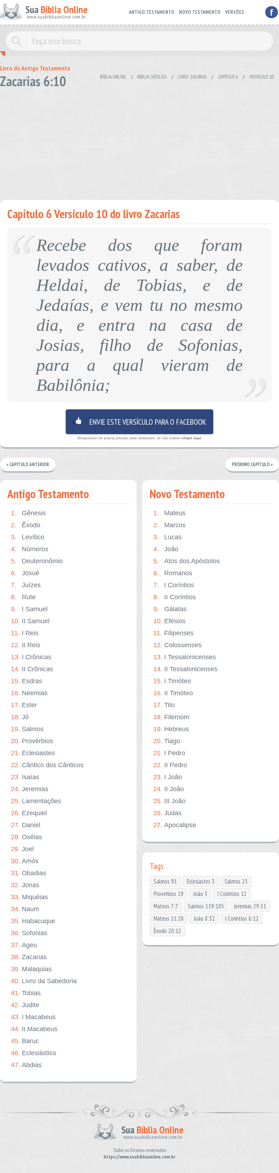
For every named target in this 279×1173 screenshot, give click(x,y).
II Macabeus (34, 1029)
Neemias (29, 693)
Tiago (166, 741)
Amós (25, 861)
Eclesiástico (33, 1053)
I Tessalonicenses (184, 657)
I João (167, 777)
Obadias (28, 873)
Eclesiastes (33, 753)
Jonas (25, 885)
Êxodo (25, 525)
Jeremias (29, 789)
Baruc (25, 1041)
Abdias (26, 1065)
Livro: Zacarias (192, 77)
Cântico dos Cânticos (47, 765)
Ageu (24, 945)
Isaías (25, 777)
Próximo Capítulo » (252, 464)
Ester (24, 705)
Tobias (26, 993)
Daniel (25, 825)
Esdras (26, 681)
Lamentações (36, 801)
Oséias (26, 837)
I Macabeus (33, 1017)
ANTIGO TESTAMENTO (151, 12)
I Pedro (169, 753)
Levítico (27, 537)
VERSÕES (234, 12)
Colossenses (177, 645)
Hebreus (171, 729)
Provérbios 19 (168, 894)
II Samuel (30, 621)
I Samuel (29, 609)
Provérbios (32, 741)
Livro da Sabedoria (44, 981)
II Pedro (170, 765)
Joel (22, 849)
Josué (25, 573)
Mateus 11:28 (169, 918)
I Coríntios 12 (232, 894)
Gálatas (170, 609)
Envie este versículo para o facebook (139, 422)
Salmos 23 (236, 881)
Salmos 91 (165, 881)
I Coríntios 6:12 (242, 918)
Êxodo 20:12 (167, 931)
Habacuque (33, 921)
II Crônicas (32, 669)
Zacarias (29, 957)
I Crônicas (31, 657)
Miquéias (29, 897)
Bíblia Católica (151, 77)
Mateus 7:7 (166, 906)
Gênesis (28, 513)
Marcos (169, 525)
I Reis (25, 633)
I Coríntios (173, 585)
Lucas (167, 537)
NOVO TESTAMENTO (200, 12)
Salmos (27, 729)
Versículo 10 (261, 77)
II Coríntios (174, 597)
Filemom (171, 717)
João (165, 549)
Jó (20, 717)
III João (169, 801)
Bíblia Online (113, 77)
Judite (25, 1005)
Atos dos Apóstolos (186, 561)
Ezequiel (29, 813)
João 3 (200, 894)
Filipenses (173, 633)
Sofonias (29, 933)
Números (29, 549)
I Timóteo (172, 681)
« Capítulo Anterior (28, 464)
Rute (23, 597)
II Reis (25, 645)
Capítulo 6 (228, 77)
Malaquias (31, 969)
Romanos (172, 573)
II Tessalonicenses (185, 669)
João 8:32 (204, 918)
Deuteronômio (37, 561)
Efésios (169, 621)
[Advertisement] (139, 142)
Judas (167, 813)
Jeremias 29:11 (250, 906)
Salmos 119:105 (206, 906)
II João (168, 789)
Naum (25, 909)
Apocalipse (174, 825)
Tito (164, 705)
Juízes (26, 585)
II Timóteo (173, 693)
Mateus (169, 513)
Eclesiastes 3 (201, 881)
